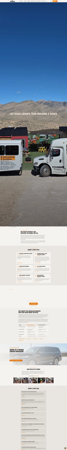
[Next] (56, 289)
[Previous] (55, 289)
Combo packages (21, 340)
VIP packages (41, 338)
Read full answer (24, 404)
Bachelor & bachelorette (21, 338)
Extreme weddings (35, 338)
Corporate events (29, 338)
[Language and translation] (51, 1)
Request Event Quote (33, 303)
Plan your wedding (19, 271)
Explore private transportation (15, 360)
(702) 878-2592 (34, 305)
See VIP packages (37, 271)
